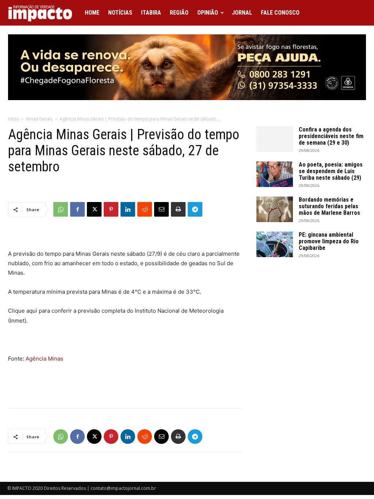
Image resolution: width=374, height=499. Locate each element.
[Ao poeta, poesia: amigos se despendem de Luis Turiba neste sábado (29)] (274, 174)
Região (179, 12)
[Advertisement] (124, 384)
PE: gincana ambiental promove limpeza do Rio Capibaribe (329, 241)
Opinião (207, 12)
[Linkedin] (128, 209)
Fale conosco (280, 12)
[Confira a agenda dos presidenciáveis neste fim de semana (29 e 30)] (274, 139)
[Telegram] (195, 209)
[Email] (161, 209)
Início (13, 119)
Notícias (120, 12)
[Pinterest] (111, 209)
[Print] (178, 209)
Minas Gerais (39, 119)
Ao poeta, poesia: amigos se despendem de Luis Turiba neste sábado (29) (331, 171)
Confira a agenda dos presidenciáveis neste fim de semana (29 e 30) (331, 136)
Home (92, 12)
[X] (94, 209)
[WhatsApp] (60, 209)
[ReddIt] (144, 209)
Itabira (151, 12)
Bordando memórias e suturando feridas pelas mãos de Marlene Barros (329, 206)
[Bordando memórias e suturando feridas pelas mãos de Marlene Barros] (274, 209)
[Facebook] (77, 209)
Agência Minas (44, 358)
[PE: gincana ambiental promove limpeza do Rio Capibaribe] (274, 244)
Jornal (242, 12)
